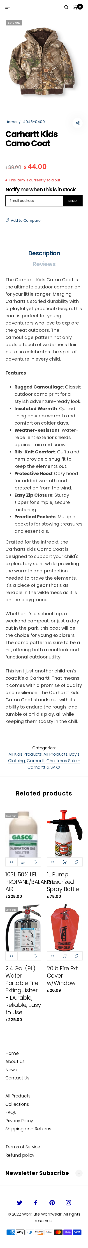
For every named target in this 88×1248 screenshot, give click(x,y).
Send (72, 201)
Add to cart (65, 861)
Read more (23, 861)
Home (12, 1053)
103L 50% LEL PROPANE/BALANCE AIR (30, 882)
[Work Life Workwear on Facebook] (36, 1202)
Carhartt (36, 760)
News (11, 1070)
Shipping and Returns (28, 1129)
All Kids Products (25, 754)
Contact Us (17, 1078)
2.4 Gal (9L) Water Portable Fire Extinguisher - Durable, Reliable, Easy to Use (23, 990)
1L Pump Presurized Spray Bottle (63, 882)
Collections (17, 1104)
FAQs (10, 1112)
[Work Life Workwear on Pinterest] (52, 1202)
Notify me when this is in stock (40, 189)
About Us (15, 1061)
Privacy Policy (19, 1121)
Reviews (44, 264)
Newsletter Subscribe (37, 1173)
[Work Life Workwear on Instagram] (68, 1202)
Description (44, 253)
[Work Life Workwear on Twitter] (19, 1202)
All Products (55, 754)
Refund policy (19, 1155)
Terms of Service (22, 1147)
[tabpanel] (44, 58)
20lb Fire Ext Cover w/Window (62, 976)
